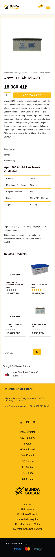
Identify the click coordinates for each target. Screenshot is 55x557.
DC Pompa (28, 461)
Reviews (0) (9, 160)
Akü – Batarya (27, 437)
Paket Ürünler (27, 432)
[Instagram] (21, 422)
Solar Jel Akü (27, 73)
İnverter (28, 443)
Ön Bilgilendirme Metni (27, 524)
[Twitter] (34, 422)
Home (6, 73)
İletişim (27, 504)
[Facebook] (27, 422)
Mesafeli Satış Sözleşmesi (27, 529)
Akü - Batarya (15, 73)
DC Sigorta (28, 473)
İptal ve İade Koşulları (27, 519)
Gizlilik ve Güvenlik (27, 514)
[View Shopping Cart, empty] (39, 7)
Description (9, 149)
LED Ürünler (27, 467)
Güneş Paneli (27, 449)
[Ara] (37, 352)
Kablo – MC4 (27, 478)
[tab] (27, 149)
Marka (7, 155)
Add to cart (32, 95)
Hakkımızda (27, 509)
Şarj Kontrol (27, 455)
